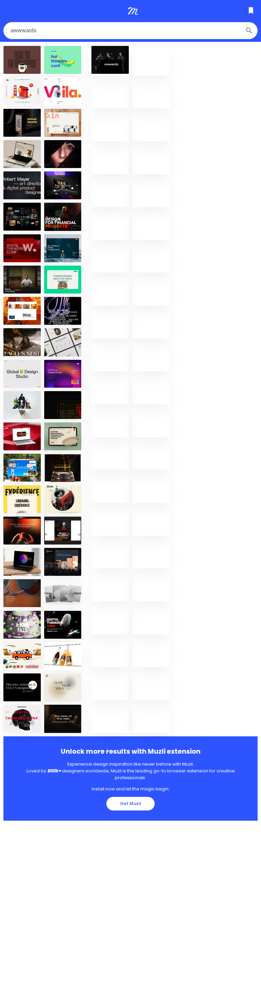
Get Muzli (130, 803)
